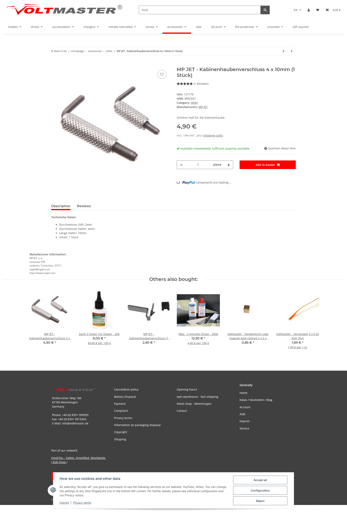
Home (243, 393)
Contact (182, 411)
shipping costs (213, 135)
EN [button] (296, 10)
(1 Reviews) (201, 84)
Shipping (120, 439)
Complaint (121, 411)
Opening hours (187, 389)
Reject (260, 501)
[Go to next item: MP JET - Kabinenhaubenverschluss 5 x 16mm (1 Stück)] (292, 51)
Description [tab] (60, 206)
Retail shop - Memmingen (194, 404)
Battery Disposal (125, 397)
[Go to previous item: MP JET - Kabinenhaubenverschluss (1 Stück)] (283, 51)
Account (245, 407)
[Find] (265, 10)
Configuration (260, 490)
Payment (120, 404)
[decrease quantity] (181, 165)
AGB (242, 414)
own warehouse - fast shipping (197, 397)
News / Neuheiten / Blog (256, 400)
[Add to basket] (54, 64)
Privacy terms (82, 502)
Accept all (260, 480)
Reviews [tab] (84, 206)
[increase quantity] (228, 165)
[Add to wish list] (161, 74)
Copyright (120, 432)
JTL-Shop (326, 510)
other (194, 103)
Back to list (60, 51)
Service (244, 428)
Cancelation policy (126, 389)
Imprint (64, 502)
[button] (308, 10)
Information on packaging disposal (137, 425)
